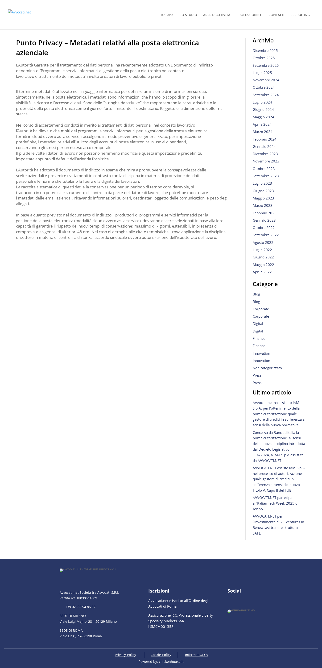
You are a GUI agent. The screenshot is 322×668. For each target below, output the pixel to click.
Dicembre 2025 (265, 50)
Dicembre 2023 (265, 153)
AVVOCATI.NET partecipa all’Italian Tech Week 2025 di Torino (275, 503)
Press (257, 375)
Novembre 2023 (266, 161)
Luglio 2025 (262, 72)
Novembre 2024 (266, 80)
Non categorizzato (267, 367)
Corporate (261, 309)
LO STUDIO (188, 15)
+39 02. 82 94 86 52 (77, 607)
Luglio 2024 (262, 102)
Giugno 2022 (263, 257)
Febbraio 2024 (265, 139)
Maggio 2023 (263, 198)
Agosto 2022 (263, 242)
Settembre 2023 (266, 176)
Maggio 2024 (263, 117)
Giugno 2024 (263, 109)
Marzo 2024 (262, 131)
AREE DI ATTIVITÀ (216, 15)
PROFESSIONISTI (249, 15)
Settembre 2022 (266, 234)
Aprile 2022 (262, 272)
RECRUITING (300, 15)
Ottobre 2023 (264, 168)
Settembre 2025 (266, 65)
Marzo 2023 (262, 205)
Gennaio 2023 (264, 220)
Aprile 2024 (262, 124)
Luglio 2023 (262, 183)
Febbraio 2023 (265, 213)
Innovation (261, 353)
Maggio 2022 (263, 264)
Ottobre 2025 (264, 57)
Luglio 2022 (262, 249)
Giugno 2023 (263, 190)
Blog (256, 294)
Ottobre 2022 (264, 227)
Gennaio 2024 (264, 146)
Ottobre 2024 (264, 87)
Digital (258, 323)
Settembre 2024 (266, 94)
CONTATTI (276, 15)
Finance (259, 338)
